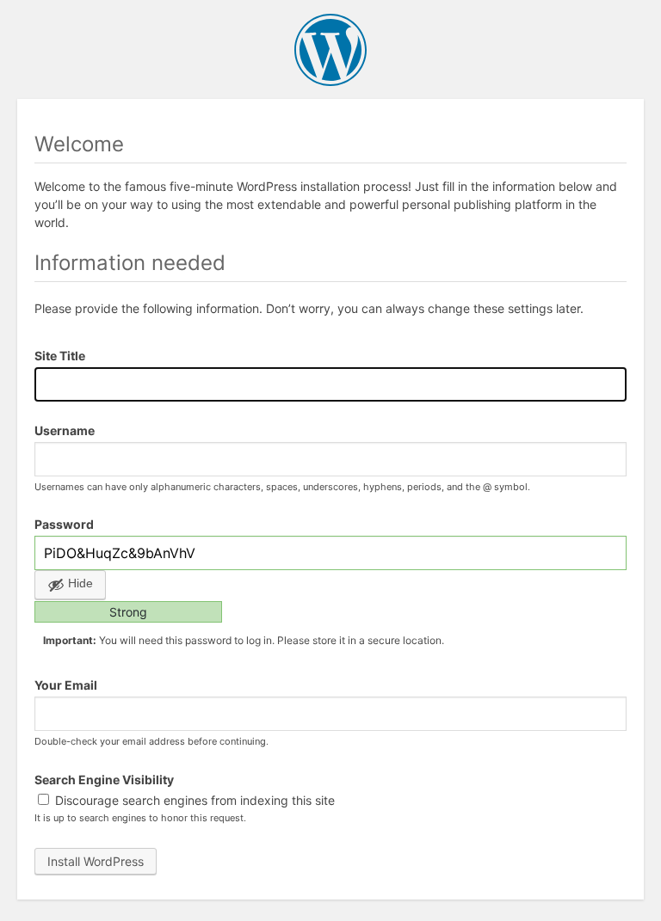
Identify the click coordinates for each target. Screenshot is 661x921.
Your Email (65, 685)
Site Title (59, 355)
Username (64, 430)
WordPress (330, 50)
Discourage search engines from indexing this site (193, 800)
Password (64, 524)
